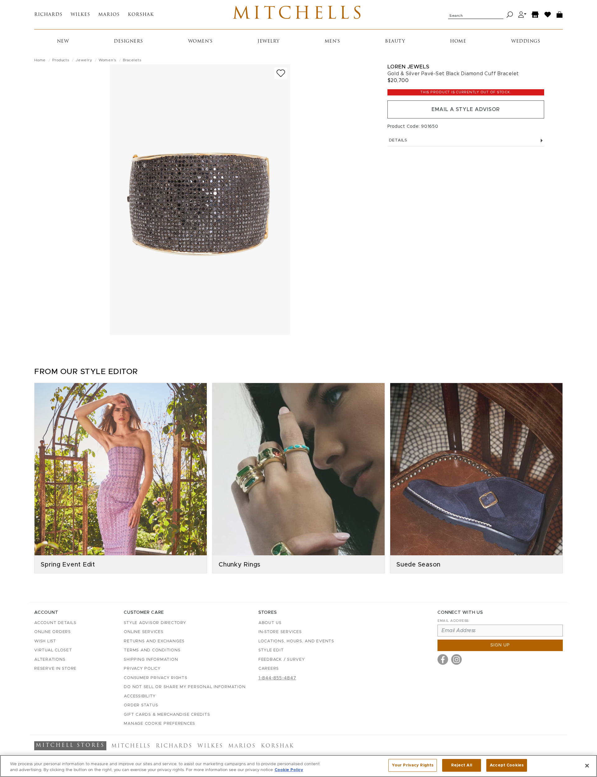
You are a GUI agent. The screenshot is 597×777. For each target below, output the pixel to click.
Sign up (500, 645)
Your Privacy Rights (412, 765)
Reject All (461, 765)
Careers (268, 669)
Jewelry (268, 41)
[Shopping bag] (560, 15)
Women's (200, 41)
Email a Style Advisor (466, 109)
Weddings (525, 41)
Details (398, 140)
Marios (109, 14)
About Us (270, 623)
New (63, 41)
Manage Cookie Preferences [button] (159, 724)
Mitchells (298, 14)
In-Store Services (280, 632)
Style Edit (271, 650)
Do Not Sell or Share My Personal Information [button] (184, 687)
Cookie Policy (289, 770)
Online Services (143, 632)
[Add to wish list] (281, 73)
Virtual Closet (53, 650)
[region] (298, 766)
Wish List (45, 641)
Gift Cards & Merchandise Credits (167, 715)
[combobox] (475, 14)
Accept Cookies (507, 765)
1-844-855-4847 (277, 678)
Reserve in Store (55, 669)
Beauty (395, 41)
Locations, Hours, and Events (296, 641)
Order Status (141, 705)
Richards (48, 14)
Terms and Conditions (152, 650)
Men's (332, 41)
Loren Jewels (408, 66)
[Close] (587, 765)
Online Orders (52, 632)
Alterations (49, 660)
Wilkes (80, 14)
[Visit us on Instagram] (456, 659)
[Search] (510, 15)
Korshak (141, 14)
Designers (128, 41)
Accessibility (140, 696)
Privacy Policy (142, 669)
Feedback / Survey (281, 660)
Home (458, 41)
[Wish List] (548, 15)
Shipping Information (151, 660)
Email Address (453, 620)
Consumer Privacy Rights (155, 678)
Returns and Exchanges (154, 641)
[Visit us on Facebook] (442, 659)
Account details (55, 623)
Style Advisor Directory (155, 623)
